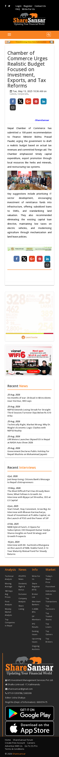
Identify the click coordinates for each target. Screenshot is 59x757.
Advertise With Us (13, 745)
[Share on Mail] (13, 107)
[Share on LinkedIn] (44, 101)
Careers (31, 742)
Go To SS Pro (31, 745)
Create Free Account (15, 742)
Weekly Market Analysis (8, 612)
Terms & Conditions (14, 748)
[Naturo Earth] (29, 249)
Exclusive (23, 594)
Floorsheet (50, 586)
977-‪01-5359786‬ (14, 693)
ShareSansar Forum (23, 739)
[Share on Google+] (28, 101)
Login (18, 5)
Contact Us (40, 5)
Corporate (23, 93)
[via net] (28, 360)
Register (28, 5)
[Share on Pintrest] (36, 101)
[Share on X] (20, 101)
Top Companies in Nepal (10, 622)
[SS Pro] (29, 42)
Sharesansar (19, 753)
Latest (13, 93)
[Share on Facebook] (13, 101)
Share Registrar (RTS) (36, 586)
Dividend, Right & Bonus (23, 586)
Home (8, 739)
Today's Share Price (49, 579)
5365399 (27, 693)
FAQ (18, 9)
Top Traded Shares (49, 616)
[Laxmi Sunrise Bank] (29, 316)
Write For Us (28, 9)
